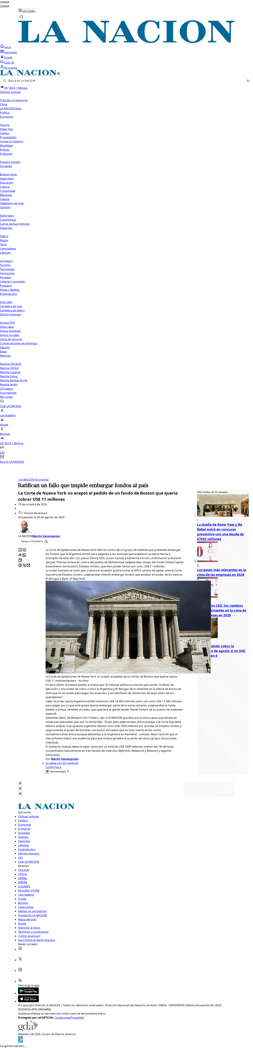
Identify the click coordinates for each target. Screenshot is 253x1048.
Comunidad (7, 191)
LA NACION (26, 480)
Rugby (4, 240)
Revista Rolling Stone (13, 380)
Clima (3, 104)
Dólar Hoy (6, 129)
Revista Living (9, 376)
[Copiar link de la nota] (20, 560)
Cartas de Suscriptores (15, 224)
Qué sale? (6, 302)
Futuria (4, 125)
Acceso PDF (7, 323)
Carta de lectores (11, 339)
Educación (6, 183)
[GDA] (28, 1030)
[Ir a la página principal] (126, 42)
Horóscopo (7, 273)
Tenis (3, 244)
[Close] (20, 783)
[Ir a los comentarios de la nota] (24, 550)
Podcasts (6, 286)
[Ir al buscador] (21, 16)
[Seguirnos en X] (20, 960)
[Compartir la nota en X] (24, 565)
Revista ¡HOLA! (9, 368)
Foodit (8, 57)
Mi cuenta (10, 68)
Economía (41, 480)
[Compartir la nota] (20, 555)
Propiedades (8, 137)
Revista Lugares (10, 372)
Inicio (7, 47)
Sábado (5, 347)
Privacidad (77, 1018)
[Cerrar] (58, 73)
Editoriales (7, 215)
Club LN (9, 63)
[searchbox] (125, 81)
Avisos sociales (9, 335)
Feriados (5, 277)
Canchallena (8, 248)
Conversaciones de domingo (18, 343)
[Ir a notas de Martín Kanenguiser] (100, 526)
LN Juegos (6, 261)
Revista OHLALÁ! (10, 364)
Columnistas (8, 220)
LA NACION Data (10, 108)
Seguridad (6, 178)
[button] (126, 267)
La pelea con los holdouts (62, 763)
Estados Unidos (10, 162)
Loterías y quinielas (12, 281)
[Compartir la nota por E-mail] (28, 565)
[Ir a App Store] (28, 1001)
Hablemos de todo (12, 203)
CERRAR (4, 2)
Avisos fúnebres (10, 331)
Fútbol (4, 236)
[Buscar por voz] (248, 80)
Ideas (3, 351)
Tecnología (7, 269)
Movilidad (6, 145)
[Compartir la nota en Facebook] (20, 565)
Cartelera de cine (11, 306)
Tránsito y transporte (14, 100)
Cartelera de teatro (12, 310)
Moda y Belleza (9, 290)
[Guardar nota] (20, 550)
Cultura (5, 187)
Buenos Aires (8, 174)
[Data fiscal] (20, 1042)
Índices (4, 150)
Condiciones (62, 1018)
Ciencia (4, 199)
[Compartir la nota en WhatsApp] (24, 555)
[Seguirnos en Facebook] (20, 949)
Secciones (10, 52)
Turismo (5, 265)
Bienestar (6, 195)
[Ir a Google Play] (28, 993)
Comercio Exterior (12, 141)
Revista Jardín (9, 384)
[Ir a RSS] (20, 981)
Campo (4, 133)
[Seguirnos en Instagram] (20, 970)
